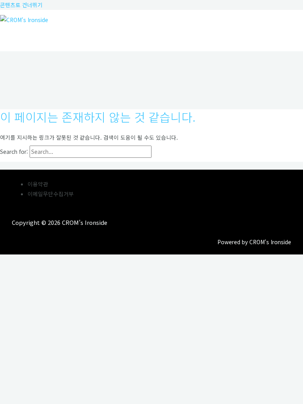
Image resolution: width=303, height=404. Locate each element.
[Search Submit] (169, 152)
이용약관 (38, 184)
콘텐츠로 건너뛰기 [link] (21, 5)
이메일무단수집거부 (51, 194)
